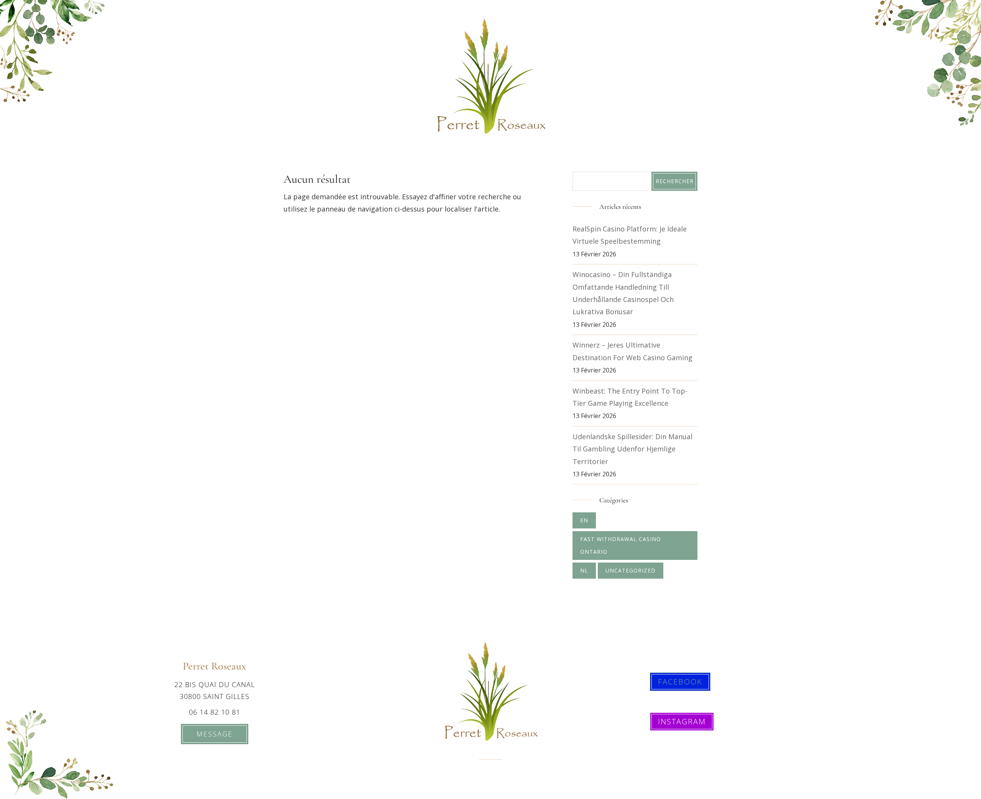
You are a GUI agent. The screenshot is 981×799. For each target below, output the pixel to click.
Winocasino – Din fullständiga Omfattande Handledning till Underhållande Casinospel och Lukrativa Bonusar (623, 293)
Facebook (680, 681)
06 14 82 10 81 (214, 712)
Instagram (682, 721)
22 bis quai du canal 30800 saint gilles (214, 690)
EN (584, 520)
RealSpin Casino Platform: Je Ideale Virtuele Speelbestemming (630, 235)
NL (584, 570)
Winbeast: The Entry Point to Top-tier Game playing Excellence (630, 397)
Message (215, 733)
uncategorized (630, 570)
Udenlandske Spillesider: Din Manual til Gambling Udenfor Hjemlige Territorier (632, 449)
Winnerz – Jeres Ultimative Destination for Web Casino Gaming (632, 351)
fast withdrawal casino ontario (620, 545)
